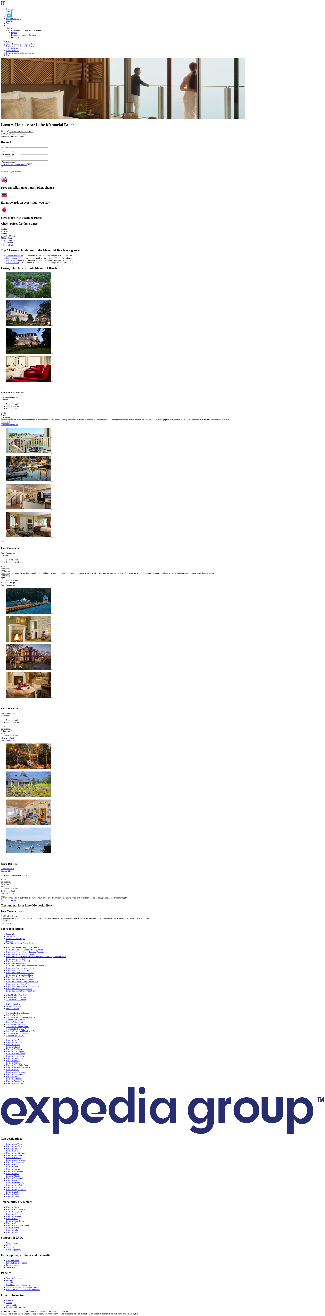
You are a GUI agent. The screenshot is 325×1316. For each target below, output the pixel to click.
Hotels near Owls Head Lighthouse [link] (20, 975)
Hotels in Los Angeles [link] (15, 1051)
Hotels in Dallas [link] (12, 1196)
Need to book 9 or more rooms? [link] (14, 165)
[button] (162, 928)
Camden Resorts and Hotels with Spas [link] (21, 1031)
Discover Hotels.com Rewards (23, 35)
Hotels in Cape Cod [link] (14, 1232)
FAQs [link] (8, 1245)
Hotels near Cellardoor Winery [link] (18, 984)
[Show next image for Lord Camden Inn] (4, 541)
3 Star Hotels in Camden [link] (16, 997)
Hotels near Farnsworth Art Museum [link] (20, 979)
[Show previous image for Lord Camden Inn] (2, 541)
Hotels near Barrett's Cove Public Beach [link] (22, 982)
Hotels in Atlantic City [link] (15, 1081)
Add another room (8, 162)
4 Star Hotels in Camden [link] (16, 995)
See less (5, 422)
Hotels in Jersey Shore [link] (15, 1221)
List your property (13, 18)
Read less (5, 921)
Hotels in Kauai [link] (12, 1228)
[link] (32, 37)
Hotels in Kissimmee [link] (14, 1083)
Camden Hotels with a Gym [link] (17, 1033)
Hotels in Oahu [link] (12, 1230)
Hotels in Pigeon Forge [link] (15, 1056)
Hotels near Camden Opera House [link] (20, 977)
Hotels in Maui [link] (12, 1223)
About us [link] (9, 1300)
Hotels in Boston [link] (13, 1060)
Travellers (5, 136)
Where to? (5, 131)
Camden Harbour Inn (14, 256)
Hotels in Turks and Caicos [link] (17, 1209)
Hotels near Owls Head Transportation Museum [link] (25, 966)
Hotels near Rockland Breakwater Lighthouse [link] (24, 950)
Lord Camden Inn (13, 258)
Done (29, 165)
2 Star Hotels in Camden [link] (16, 1000)
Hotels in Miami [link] (12, 1070)
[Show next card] (4, 896)
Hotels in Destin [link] (12, 1076)
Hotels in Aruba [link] (12, 1207)
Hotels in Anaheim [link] (13, 1194)
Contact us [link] (10, 1247)
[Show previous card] (2, 896)
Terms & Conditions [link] (14, 1278)
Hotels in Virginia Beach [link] (16, 1189)
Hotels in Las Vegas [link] (14, 1042)
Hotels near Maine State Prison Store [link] (21, 991)
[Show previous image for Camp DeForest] (2, 857)
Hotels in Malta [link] (12, 1219)
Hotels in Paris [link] (12, 1167)
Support (9, 21)
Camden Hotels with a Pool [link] (17, 1029)
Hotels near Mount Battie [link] (16, 959)
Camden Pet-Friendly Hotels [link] (17, 1026)
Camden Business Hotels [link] (16, 1024)
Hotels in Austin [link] (12, 1174)
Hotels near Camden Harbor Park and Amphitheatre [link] (27, 952)
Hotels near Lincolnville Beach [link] (18, 970)
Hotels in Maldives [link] (13, 1214)
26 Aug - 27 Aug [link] (8, 231)
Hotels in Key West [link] (14, 1185)
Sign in (9, 28)
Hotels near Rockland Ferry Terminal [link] (21, 961)
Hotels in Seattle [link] (12, 1192)
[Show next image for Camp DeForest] (4, 857)
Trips (8, 23)
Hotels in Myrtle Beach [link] (15, 1054)
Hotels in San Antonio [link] (15, 1074)
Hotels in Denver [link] (13, 1169)
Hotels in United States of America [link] (20, 53)
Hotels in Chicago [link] (13, 1047)
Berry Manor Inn (13, 260)
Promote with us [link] (12, 1265)
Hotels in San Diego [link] (14, 1049)
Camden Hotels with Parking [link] (17, 1013)
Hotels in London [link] (13, 1187)
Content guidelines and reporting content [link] (22, 1287)
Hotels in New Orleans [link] (15, 1153)
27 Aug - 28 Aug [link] (8, 236)
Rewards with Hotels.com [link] (16, 1307)
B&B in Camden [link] (13, 1004)
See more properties (9, 900)
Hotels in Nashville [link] (13, 1063)
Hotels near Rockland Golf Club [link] (19, 988)
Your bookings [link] (12, 1243)
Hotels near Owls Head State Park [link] (20, 973)
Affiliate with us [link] (12, 1260)
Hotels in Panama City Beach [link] (18, 1067)
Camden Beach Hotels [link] (15, 1015)
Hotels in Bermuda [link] (13, 1216)
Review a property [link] (13, 1250)
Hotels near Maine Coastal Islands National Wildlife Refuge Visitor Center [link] (36, 957)
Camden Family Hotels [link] (15, 1020)
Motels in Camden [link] (13, 1006)
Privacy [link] (9, 1280)
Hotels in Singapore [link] (14, 1212)
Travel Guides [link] (11, 1305)
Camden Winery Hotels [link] (15, 1022)
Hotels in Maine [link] (12, 51)
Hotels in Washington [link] (14, 1171)
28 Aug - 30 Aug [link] (8, 240)
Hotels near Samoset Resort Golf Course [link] (22, 947)
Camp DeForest (12, 262)
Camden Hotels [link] (12, 48)
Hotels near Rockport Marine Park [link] (20, 968)
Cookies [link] (9, 1283)
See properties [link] (6, 923)
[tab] (10, 934)
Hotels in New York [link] (14, 1040)
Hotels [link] (8, 41)
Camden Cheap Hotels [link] (15, 1036)
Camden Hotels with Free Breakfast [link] (20, 1017)
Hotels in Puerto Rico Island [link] (17, 1225)
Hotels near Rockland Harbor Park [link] (20, 954)
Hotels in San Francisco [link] (15, 1072)
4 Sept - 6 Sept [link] (7, 245)
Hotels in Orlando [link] (13, 1044)
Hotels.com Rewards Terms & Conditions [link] (23, 1289)
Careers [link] (9, 1303)
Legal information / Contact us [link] (18, 1285)
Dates (3, 134)
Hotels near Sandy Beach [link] (16, 963)
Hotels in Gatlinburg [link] (14, 1079)
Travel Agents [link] (11, 1267)
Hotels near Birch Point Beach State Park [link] (22, 986)
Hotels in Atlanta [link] (13, 1176)
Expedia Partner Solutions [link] (16, 1263)
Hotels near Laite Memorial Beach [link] (20, 46)
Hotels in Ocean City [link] (14, 1058)
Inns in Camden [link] (12, 1009)
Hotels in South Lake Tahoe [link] (17, 1065)
